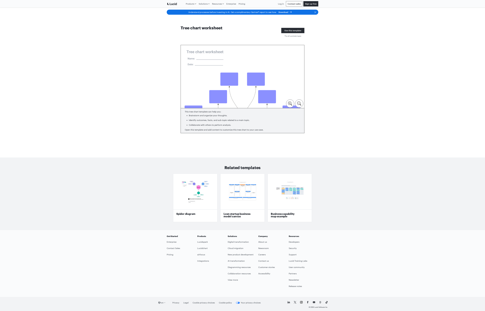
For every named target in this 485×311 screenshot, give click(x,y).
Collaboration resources (239, 273)
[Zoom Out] (299, 103)
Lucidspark (202, 242)
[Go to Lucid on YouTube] (314, 302)
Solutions (203, 4)
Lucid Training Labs (298, 261)
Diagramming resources (239, 267)
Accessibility (264, 273)
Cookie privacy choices (204, 302)
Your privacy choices (251, 302)
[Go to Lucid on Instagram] (301, 302)
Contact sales (294, 4)
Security (293, 248)
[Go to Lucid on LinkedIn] (288, 302)
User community (297, 267)
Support (293, 254)
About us (262, 242)
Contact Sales (173, 248)
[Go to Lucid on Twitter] (295, 302)
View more (233, 280)
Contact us (263, 261)
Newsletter (294, 280)
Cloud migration (235, 248)
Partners (293, 273)
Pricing (242, 4)
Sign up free (311, 4)
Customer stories (266, 267)
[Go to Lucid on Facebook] (307, 302)
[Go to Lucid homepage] (176, 3)
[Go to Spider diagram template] (195, 198)
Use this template (292, 30)
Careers (262, 254)
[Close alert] (315, 12)
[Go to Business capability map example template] (290, 198)
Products (190, 4)
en (162, 302)
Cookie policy (225, 302)
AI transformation (236, 261)
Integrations (203, 261)
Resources (217, 4)
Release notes (295, 286)
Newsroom (263, 248)
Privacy (175, 302)
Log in (281, 4)
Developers (294, 242)
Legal (186, 302)
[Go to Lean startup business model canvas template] (242, 198)
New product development (240, 254)
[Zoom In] (290, 103)
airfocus (201, 254)
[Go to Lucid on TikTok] (326, 302)
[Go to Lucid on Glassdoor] (320, 302)
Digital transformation (238, 242)
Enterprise (231, 4)
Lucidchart (202, 248)
